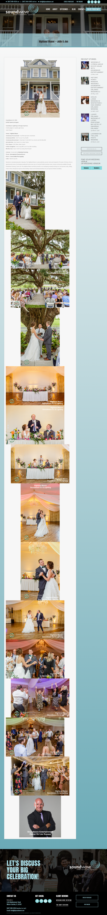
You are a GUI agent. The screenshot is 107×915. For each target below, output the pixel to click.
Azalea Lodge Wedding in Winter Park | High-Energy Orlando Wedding (96, 103)
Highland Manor (14, 134)
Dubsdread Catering (23, 152)
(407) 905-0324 (11, 908)
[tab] (86, 168)
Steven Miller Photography (17, 157)
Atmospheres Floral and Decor (17, 154)
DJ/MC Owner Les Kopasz (12, 122)
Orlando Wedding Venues (92, 153)
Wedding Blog (91, 149)
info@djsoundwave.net (17, 910)
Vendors (96, 168)
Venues (86, 168)
